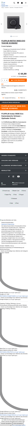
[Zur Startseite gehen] (4, 4)
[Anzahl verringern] (2, 80)
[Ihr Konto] (18, 3)
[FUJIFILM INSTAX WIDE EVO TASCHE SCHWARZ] (14, 22)
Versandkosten (23, 76)
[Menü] (25, 3)
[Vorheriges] (1, 24)
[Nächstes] (26, 24)
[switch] (14, 252)
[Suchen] (14, 3)
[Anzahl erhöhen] (6, 80)
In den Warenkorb (19, 80)
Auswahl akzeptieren (6, 423)
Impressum (4, 224)
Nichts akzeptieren (18, 423)
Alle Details (14, 296)
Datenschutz (11, 224)
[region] (14, 24)
